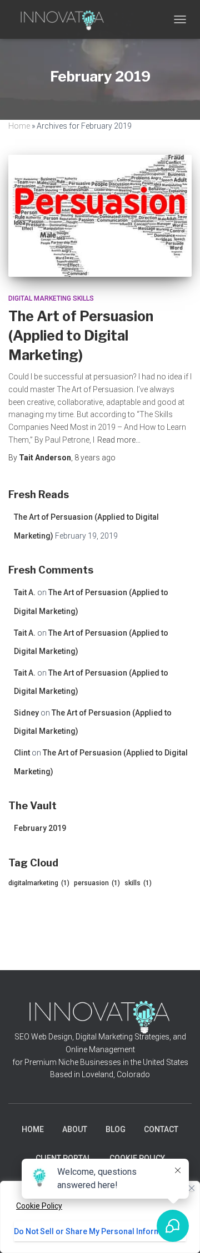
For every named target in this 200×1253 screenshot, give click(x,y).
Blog (116, 1129)
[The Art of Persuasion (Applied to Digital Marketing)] (100, 216)
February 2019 (40, 828)
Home (19, 125)
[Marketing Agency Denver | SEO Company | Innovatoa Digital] (66, 19)
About (74, 1129)
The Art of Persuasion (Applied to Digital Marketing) (80, 335)
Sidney (26, 712)
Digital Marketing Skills (51, 298)
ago (95, 457)
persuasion (97, 883)
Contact (161, 1129)
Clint (22, 752)
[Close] (191, 1188)
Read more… (119, 439)
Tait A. (25, 592)
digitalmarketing (38, 883)
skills (138, 883)
